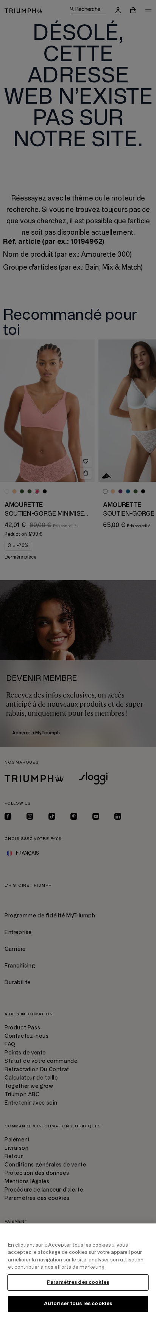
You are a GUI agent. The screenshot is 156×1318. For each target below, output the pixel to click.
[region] (78, 1270)
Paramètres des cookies (78, 1282)
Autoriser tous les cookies (78, 1303)
